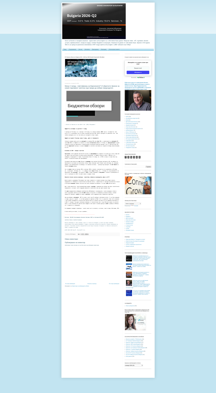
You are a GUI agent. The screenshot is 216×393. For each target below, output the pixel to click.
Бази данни (95, 49)
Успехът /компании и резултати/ (133, 244)
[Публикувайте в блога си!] (83, 234)
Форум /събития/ (130, 246)
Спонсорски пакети (114, 49)
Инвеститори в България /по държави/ (135, 241)
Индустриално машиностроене (133, 128)
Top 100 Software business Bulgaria (134, 354)
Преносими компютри (131, 137)
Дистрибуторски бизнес (131, 121)
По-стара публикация (114, 283)
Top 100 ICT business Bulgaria (133, 352)
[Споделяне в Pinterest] (88, 234)
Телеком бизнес (130, 144)
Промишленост (129, 223)
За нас (80, 49)
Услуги (127, 228)
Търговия (128, 226)
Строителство (129, 225)
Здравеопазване (130, 125)
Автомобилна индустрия (132, 118)
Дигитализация (129, 218)
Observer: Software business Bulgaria (134, 351)
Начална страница (91, 283)
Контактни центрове (131, 133)
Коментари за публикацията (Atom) (80, 286)
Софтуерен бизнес (130, 142)
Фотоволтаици (129, 145)
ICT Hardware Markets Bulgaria (133, 340)
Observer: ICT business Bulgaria (133, 346)
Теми (64, 49)
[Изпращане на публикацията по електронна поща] (78, 234)
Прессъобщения (130, 305)
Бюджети (128, 216)
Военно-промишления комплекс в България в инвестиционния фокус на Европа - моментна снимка (142, 265)
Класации (103, 49)
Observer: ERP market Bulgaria (133, 344)
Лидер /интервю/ (130, 242)
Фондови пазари (130, 230)
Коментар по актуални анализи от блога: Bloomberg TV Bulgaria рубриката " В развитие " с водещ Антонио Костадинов (141, 274)
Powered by (134, 77)
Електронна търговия (131, 123)
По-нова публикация (70, 283)
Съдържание (72, 49)
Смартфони (129, 140)
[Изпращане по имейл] (81, 234)
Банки (127, 120)
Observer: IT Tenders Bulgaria (133, 349)
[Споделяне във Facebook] (86, 234)
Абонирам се (137, 72)
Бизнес (127, 214)
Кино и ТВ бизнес (130, 132)
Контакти (87, 49)
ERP (127, 116)
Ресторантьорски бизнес (132, 139)
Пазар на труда (129, 221)
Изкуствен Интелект (131, 127)
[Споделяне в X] (84, 234)
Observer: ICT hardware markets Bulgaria (135, 347)
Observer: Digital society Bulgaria (133, 342)
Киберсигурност (130, 130)
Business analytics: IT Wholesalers (134, 339)
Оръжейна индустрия (131, 135)
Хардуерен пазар (130, 147)
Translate (136, 205)
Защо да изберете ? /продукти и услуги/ (135, 239)
